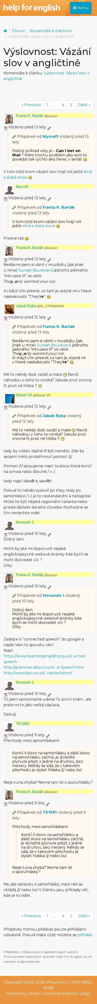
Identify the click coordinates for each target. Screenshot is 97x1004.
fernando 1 (25, 522)
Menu (82, 8)
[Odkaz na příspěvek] (14, 136)
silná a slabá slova (38, 226)
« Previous (31, 105)
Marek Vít (33, 395)
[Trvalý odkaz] (49, 127)
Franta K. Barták (37, 116)
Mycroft (50, 136)
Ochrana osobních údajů (67, 993)
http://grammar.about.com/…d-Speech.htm (44, 667)
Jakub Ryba (40, 306)
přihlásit (84, 935)
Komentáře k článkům (51, 31)
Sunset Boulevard (35, 270)
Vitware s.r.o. (57, 982)
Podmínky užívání (23, 993)
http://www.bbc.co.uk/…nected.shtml (38, 673)
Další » (84, 105)
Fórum (18, 31)
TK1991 (22, 724)
